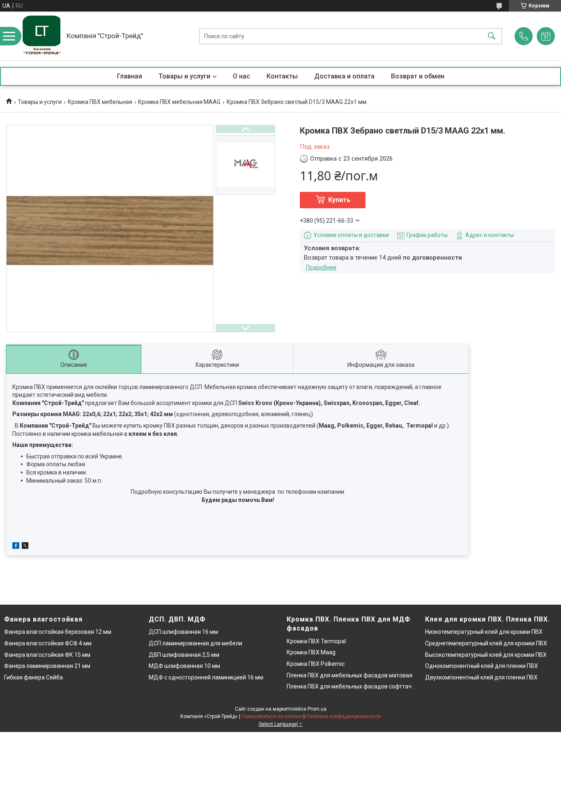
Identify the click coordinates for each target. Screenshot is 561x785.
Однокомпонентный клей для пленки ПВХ (481, 666)
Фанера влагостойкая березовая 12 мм (57, 631)
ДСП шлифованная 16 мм (183, 631)
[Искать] (491, 36)
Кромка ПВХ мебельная (100, 102)
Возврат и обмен (417, 76)
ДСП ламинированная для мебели (195, 643)
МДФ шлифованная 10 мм (184, 666)
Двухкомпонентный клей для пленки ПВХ (481, 677)
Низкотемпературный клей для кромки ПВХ (484, 631)
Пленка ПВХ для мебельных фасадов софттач (349, 686)
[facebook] (15, 546)
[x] (25, 546)
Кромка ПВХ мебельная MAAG (179, 102)
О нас (241, 76)
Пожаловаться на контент (271, 716)
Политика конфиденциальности (343, 716)
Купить (339, 200)
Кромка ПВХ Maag (311, 652)
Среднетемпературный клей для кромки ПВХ (486, 643)
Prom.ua (317, 709)
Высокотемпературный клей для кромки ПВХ (486, 654)
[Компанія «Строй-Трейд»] (41, 36)
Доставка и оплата (344, 76)
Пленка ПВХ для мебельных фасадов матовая (349, 675)
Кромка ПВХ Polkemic (316, 664)
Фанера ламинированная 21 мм (47, 666)
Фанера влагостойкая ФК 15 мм (47, 654)
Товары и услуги (184, 76)
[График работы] (546, 36)
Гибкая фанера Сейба (33, 677)
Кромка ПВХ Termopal (316, 641)
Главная (129, 76)
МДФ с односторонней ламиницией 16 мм (206, 677)
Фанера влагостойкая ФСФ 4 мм (48, 643)
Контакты (282, 76)
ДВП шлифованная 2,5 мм (184, 654)
